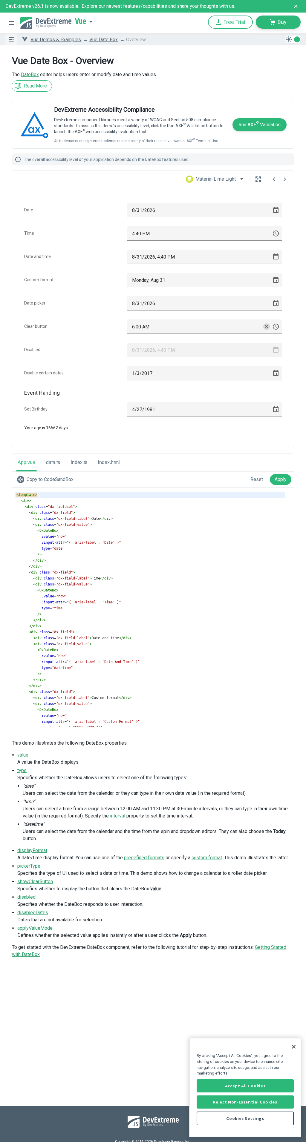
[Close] (293, 1046)
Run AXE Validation (259, 124)
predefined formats (144, 857)
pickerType (28, 866)
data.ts (53, 462)
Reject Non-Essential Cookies (245, 1102)
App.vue (26, 462)
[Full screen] (258, 179)
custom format (207, 857)
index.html (109, 462)
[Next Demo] (284, 179)
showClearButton (35, 881)
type (22, 770)
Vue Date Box (103, 39)
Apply (281, 479)
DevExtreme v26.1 (24, 6)
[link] (46, 479)
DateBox (30, 74)
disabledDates (32, 912)
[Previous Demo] (274, 179)
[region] (245, 1087)
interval (117, 816)
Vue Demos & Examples (55, 39)
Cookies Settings (245, 1118)
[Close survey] (296, 6)
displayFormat (32, 850)
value (22, 755)
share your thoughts (197, 6)
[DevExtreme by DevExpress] (45, 23)
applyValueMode (35, 928)
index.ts (79, 462)
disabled (26, 897)
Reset (256, 479)
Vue (80, 21)
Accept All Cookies (245, 1086)
